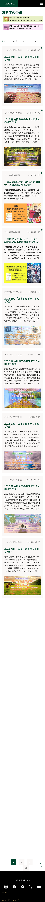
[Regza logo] (9, 3)
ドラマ (33, 41)
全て (3, 41)
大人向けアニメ (18, 41)
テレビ (5, 892)
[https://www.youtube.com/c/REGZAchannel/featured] (39, 886)
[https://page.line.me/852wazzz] (22, 886)
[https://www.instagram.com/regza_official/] (6, 886)
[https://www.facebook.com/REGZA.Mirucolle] (14, 886)
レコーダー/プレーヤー (12, 900)
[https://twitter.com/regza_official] (30, 886)
